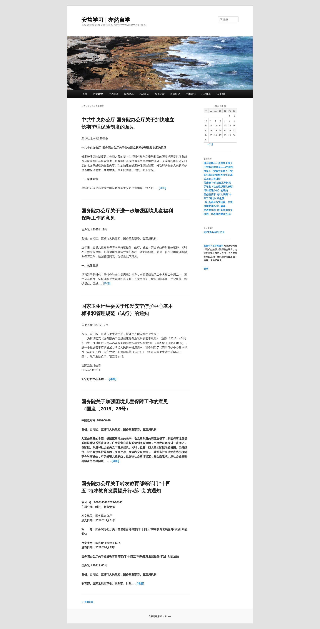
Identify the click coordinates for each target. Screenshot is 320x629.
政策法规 (175, 93)
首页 (84, 93)
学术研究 (191, 93)
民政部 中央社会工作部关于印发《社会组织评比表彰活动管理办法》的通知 (218, 186)
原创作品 (206, 93)
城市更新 (160, 93)
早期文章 (87, 601)
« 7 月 (210, 144)
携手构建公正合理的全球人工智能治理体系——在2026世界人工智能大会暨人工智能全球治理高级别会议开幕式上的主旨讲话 (218, 171)
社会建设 (98, 93)
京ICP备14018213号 (214, 232)
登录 (206, 268)
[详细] (162, 188)
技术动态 (129, 93)
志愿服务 (144, 93)
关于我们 (221, 93)
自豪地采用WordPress (160, 616)
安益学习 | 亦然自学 (105, 19)
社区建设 (113, 93)
